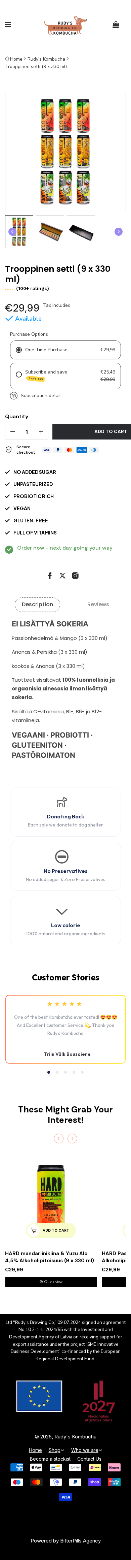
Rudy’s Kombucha (46, 59)
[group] (19, 231)
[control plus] (43, 432)
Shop (54, 1450)
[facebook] (49, 575)
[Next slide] (119, 232)
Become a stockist (50, 1459)
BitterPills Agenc (79, 1540)
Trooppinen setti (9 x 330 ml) (36, 66)
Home (16, 59)
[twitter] (62, 575)
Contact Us (89, 1459)
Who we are (84, 1450)
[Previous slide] (58, 1138)
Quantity (16, 416)
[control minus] (10, 432)
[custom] (75, 575)
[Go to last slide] (12, 232)
